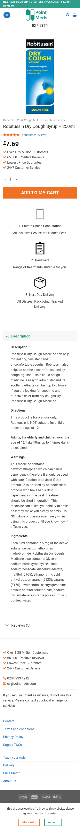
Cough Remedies (54, 120)
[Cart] (74, 14)
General (8, 120)
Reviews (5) (20, 625)
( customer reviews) (34, 135)
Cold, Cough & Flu (28, 120)
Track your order (14, 757)
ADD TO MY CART (40, 192)
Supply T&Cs (12, 745)
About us (9, 781)
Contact (8, 721)
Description (20, 336)
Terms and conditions (18, 729)
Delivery (9, 765)
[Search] (67, 15)
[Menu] (6, 15)
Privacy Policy (13, 737)
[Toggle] (7, 336)
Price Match (11, 773)
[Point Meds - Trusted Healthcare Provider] (40, 15)
